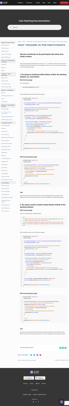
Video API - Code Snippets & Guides (37, 41)
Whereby (39, 394)
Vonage (35, 394)
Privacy (25, 383)
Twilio (44, 394)
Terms (31, 383)
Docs (24, 41)
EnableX (25, 394)
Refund (37, 383)
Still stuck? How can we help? (28, 360)
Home (19, 41)
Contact (44, 383)
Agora (29, 394)
